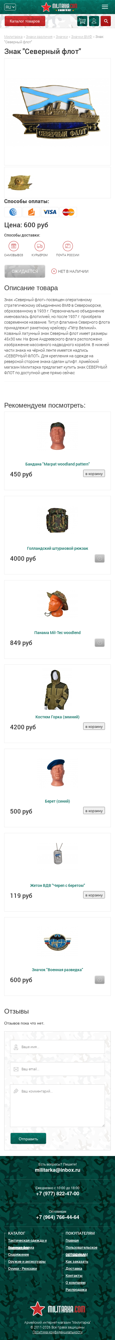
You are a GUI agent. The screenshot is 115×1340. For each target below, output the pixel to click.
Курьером (40, 255)
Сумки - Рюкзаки (22, 1268)
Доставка (74, 1268)
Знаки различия (39, 36)
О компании (75, 1282)
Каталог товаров (25, 21)
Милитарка (13, 36)
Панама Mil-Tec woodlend (57, 632)
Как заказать (77, 1261)
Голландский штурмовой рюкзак (57, 548)
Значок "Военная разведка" (57, 969)
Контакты (74, 1275)
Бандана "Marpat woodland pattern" (57, 464)
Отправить (28, 1138)
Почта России (67, 255)
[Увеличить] (57, 111)
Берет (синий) (57, 801)
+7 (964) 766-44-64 (57, 1217)
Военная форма (21, 1247)
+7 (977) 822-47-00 (57, 1193)
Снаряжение (18, 1254)
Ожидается (25, 271)
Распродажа (76, 1289)
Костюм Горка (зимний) (57, 716)
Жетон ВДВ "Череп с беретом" (57, 885)
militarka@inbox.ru (57, 1169)
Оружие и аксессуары (27, 1261)
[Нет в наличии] (99, 558)
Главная (72, 1240)
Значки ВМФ (81, 36)
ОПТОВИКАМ (77, 1254)
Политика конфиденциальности (58, 1332)
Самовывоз (13, 255)
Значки (62, 36)
